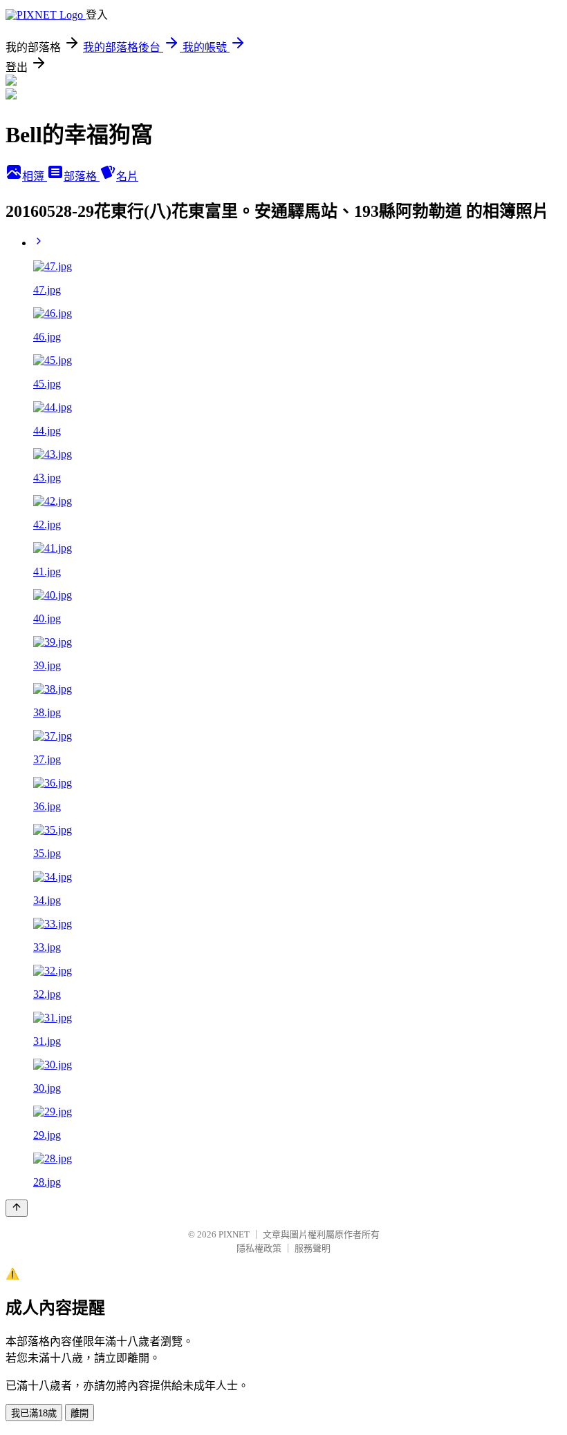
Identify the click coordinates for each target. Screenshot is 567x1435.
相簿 (34, 176)
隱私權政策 (258, 1248)
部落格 (82, 176)
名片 (127, 176)
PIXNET (234, 1234)
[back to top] (17, 1208)
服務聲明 (313, 1248)
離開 (80, 1413)
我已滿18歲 (34, 1413)
